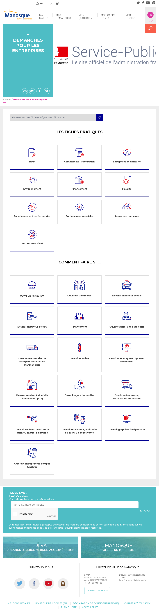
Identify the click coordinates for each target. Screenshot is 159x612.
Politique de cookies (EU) (51, 603)
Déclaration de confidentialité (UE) (96, 603)
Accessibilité (90, 607)
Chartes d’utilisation (138, 603)
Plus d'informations (18, 496)
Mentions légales (18, 603)
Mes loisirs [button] (130, 16)
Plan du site (69, 607)
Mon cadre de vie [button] (108, 16)
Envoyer (145, 510)
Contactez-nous (97, 591)
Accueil (7, 100)
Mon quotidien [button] (85, 16)
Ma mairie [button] (43, 16)
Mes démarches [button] (63, 16)
